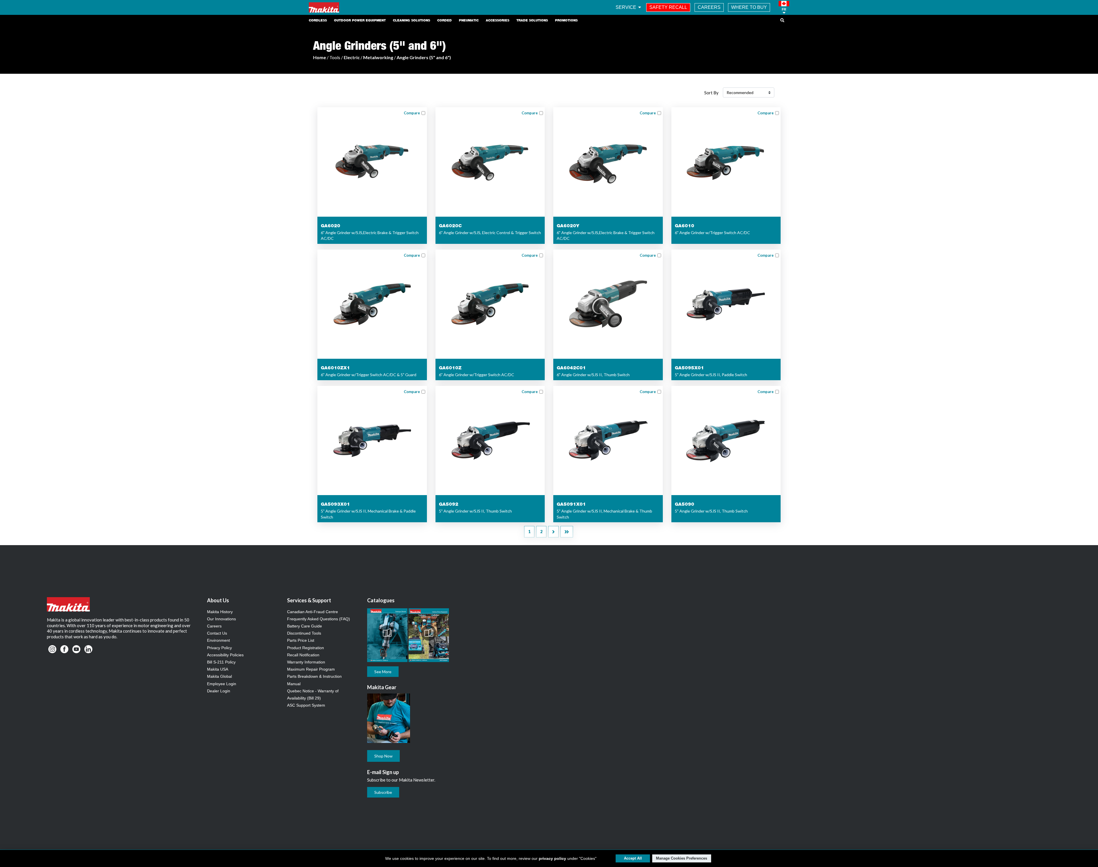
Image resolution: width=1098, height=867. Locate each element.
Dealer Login (218, 691)
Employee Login (221, 683)
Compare (412, 113)
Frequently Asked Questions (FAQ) (318, 619)
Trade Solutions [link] (532, 20)
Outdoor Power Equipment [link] (360, 20)
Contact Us (217, 633)
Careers (214, 626)
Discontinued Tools (304, 633)
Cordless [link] (318, 20)
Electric (352, 57)
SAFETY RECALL (668, 7)
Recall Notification (303, 655)
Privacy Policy (219, 647)
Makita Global (219, 676)
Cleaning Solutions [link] (411, 20)
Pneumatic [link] (469, 20)
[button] (784, 7)
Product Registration (305, 647)
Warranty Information (306, 662)
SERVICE (626, 7)
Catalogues (381, 600)
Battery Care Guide (304, 626)
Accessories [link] (497, 20)
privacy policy (552, 858)
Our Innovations (221, 619)
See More (382, 671)
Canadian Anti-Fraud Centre (312, 611)
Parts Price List (300, 640)
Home (319, 57)
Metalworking (378, 57)
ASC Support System (306, 705)
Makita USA (217, 669)
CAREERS (709, 7)
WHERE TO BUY (749, 7)
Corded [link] (444, 20)
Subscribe (383, 792)
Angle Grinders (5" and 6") (424, 57)
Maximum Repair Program (311, 669)
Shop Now (383, 756)
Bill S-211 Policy (221, 662)
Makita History (220, 611)
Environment (218, 640)
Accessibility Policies (225, 655)
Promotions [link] (566, 20)
